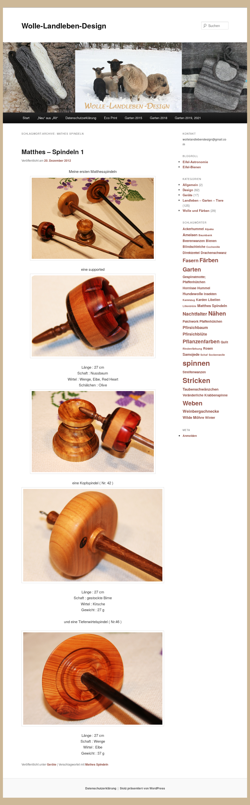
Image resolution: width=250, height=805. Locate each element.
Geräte (51, 764)
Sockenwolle (217, 354)
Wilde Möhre (193, 417)
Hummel (203, 288)
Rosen (208, 348)
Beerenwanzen (194, 240)
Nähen (217, 313)
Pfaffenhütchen (210, 321)
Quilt (224, 342)
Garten (192, 269)
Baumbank (205, 235)
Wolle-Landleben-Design (63, 25)
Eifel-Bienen (192, 167)
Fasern (190, 260)
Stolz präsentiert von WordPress (142, 788)
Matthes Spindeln (212, 305)
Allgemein (190, 184)
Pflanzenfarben (201, 341)
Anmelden (190, 435)
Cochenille (213, 247)
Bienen (211, 240)
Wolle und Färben (196, 210)
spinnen (196, 363)
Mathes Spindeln (96, 764)
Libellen (214, 299)
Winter (210, 417)
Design (188, 189)
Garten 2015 (133, 117)
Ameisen (190, 234)
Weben (192, 403)
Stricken (196, 380)
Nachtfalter (195, 313)
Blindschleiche (194, 246)
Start (26, 117)
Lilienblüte (189, 306)
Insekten (210, 293)
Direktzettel (191, 252)
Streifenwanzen (194, 372)
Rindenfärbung (192, 348)
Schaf (204, 354)
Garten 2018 (158, 117)
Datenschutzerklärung (80, 117)
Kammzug (189, 300)
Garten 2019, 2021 (188, 117)
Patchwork (190, 321)
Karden (201, 299)
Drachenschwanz (214, 252)
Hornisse (189, 288)
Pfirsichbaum (195, 327)
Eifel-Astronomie (195, 161)
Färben (208, 260)
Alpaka (209, 229)
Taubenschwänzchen (201, 389)
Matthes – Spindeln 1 (52, 151)
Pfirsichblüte (195, 334)
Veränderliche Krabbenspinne (205, 395)
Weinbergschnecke (201, 411)
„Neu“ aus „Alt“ (47, 117)
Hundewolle (193, 293)
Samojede (191, 354)
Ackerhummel (193, 228)
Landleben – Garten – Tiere (203, 200)
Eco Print (110, 117)
